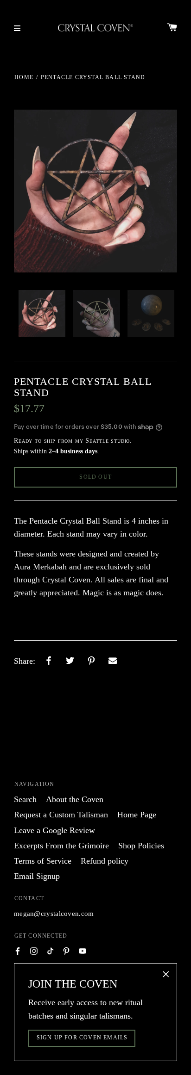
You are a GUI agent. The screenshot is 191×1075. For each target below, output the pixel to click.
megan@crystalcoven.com (54, 913)
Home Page (136, 814)
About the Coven (74, 799)
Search (25, 799)
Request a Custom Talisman (61, 814)
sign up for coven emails (82, 1037)
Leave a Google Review (54, 830)
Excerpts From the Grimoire (61, 845)
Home (23, 77)
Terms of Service (42, 860)
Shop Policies (141, 845)
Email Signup (37, 876)
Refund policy (104, 860)
